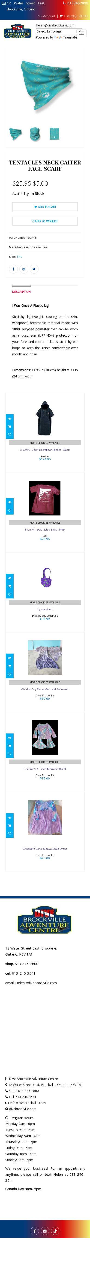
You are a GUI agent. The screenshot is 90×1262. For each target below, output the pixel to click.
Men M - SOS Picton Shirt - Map (45, 529)
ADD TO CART (46, 207)
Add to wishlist (46, 221)
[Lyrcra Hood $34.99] (44, 592)
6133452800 (77, 3)
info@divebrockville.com (28, 1103)
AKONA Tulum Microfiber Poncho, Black (45, 449)
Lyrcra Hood (45, 609)
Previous (8, 104)
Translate (70, 37)
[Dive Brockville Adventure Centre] (18, 32)
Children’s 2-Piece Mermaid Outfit (45, 769)
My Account (46, 16)
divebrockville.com (22, 1109)
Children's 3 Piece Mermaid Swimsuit (45, 689)
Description (21, 292)
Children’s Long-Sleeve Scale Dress (45, 848)
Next (82, 104)
